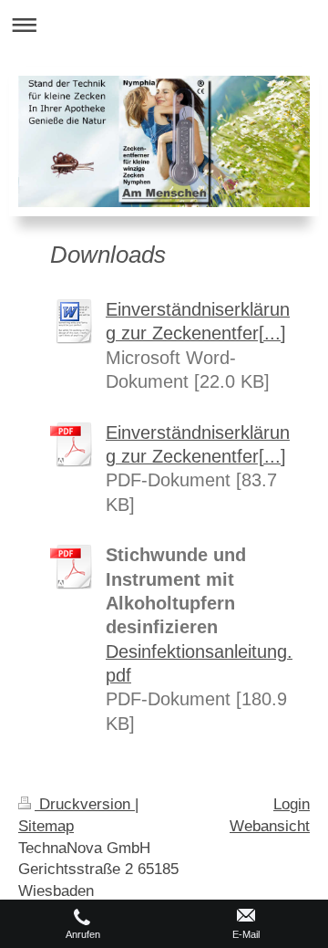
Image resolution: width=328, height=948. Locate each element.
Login (291, 804)
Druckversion (85, 804)
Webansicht (270, 826)
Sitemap (46, 826)
